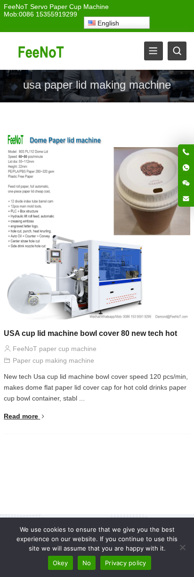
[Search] (177, 51)
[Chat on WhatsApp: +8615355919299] (186, 167)
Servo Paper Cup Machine (69, 6)
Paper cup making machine (53, 360)
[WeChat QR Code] (186, 183)
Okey (60, 563)
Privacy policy (125, 563)
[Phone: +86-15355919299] (186, 151)
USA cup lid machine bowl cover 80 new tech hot (90, 333)
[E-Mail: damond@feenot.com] (186, 198)
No (86, 563)
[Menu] (153, 51)
